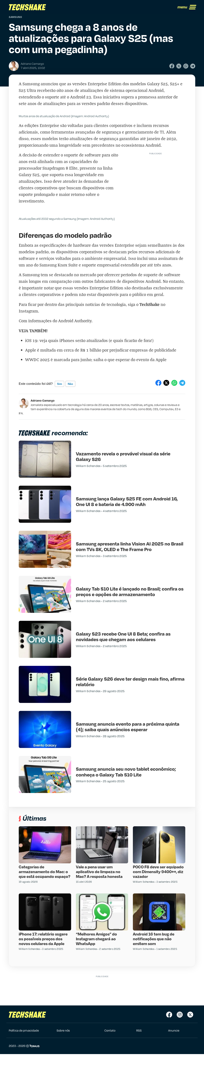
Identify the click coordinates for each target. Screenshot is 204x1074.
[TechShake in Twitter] (190, 1015)
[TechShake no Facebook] (169, 1015)
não (70, 383)
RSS (139, 1030)
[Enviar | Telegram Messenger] (192, 66)
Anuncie (173, 1030)
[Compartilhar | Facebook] (171, 66)
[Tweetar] (178, 66)
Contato (109, 1030)
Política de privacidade (24, 1030)
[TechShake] (27, 7)
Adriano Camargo (43, 400)
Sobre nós (63, 1030)
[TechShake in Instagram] (180, 1015)
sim (59, 383)
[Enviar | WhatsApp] (185, 66)
